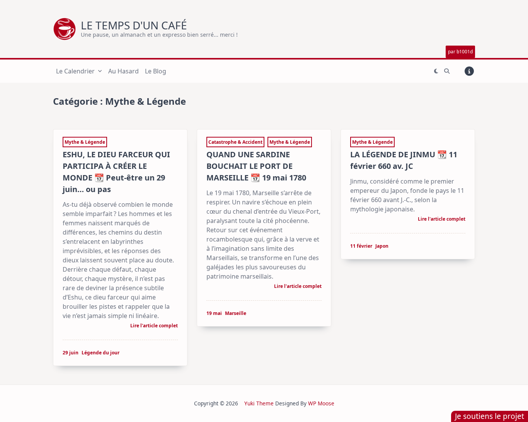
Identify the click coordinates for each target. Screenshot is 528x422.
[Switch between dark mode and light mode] (436, 71)
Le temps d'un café (134, 25)
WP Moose (321, 403)
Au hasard (123, 71)
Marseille (235, 313)
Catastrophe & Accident (235, 142)
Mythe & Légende (85, 142)
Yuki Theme (259, 403)
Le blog (155, 71)
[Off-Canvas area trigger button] (469, 71)
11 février (361, 246)
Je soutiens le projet (489, 416)
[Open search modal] (447, 71)
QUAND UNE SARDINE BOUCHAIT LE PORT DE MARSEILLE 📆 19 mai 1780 (256, 166)
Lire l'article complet (154, 326)
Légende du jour (100, 352)
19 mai (214, 313)
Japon (381, 246)
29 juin (70, 352)
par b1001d (460, 51)
